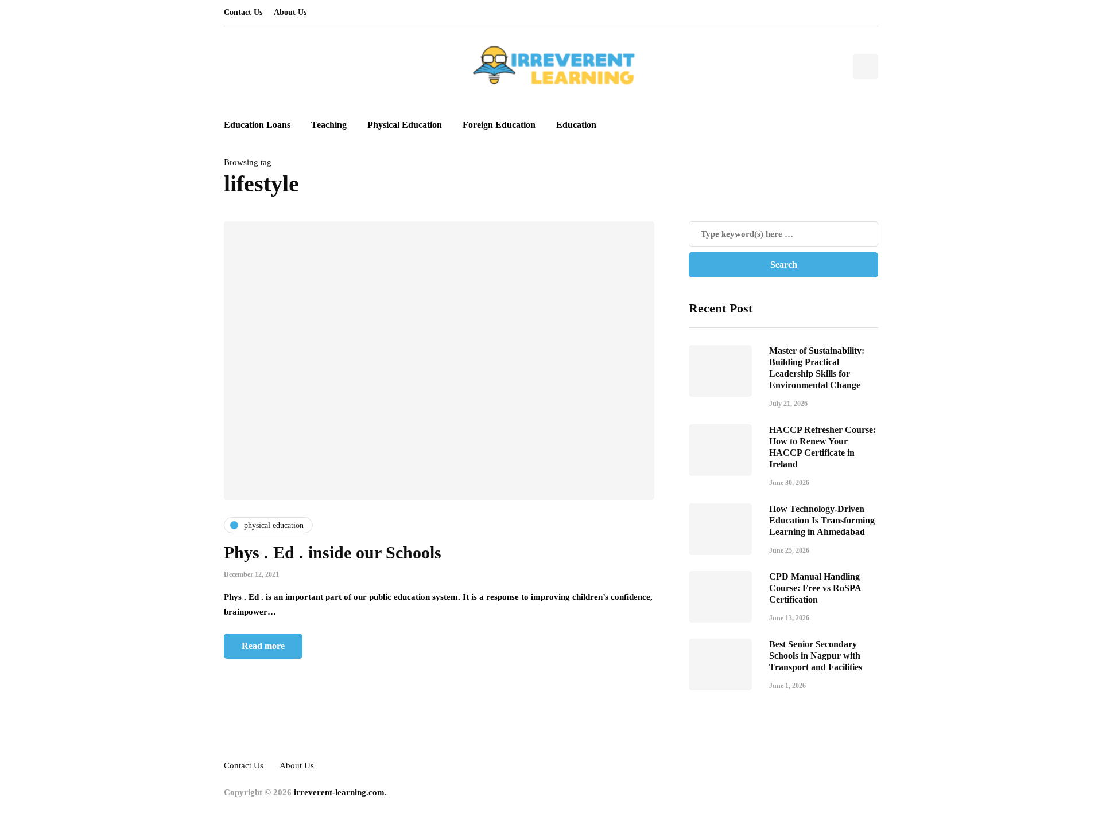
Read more (263, 646)
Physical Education (404, 125)
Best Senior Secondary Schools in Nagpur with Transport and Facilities (815, 655)
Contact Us (243, 12)
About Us (290, 12)
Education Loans (257, 125)
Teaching (329, 125)
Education (576, 125)
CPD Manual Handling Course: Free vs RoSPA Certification (815, 588)
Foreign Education (499, 125)
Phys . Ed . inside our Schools (332, 552)
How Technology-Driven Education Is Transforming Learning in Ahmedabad (822, 520)
